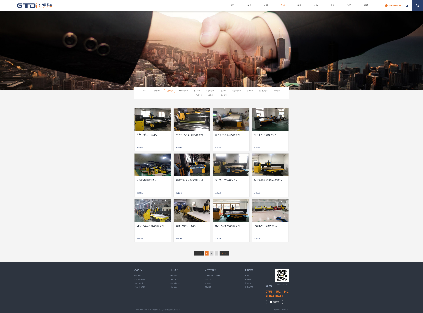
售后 (333, 5)
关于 (249, 5)
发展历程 (208, 283)
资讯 (349, 5)
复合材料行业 (236, 91)
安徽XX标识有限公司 (186, 225)
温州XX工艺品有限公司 (226, 180)
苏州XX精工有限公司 (147, 134)
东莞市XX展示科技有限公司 (189, 180)
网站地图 (285, 310)
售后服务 (248, 279)
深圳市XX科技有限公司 (265, 134)
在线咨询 (275, 302)
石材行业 (199, 95)
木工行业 (277, 91)
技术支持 (248, 275)
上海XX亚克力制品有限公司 (150, 225)
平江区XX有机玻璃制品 (265, 225)
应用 (299, 5)
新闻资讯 (248, 283)
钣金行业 (250, 91)
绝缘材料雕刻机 (139, 287)
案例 (283, 5)
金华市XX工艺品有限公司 (227, 134)
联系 (366, 5)
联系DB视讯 (249, 287)
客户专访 (197, 91)
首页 (232, 5)
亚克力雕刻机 (139, 283)
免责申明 (277, 310)
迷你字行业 (210, 91)
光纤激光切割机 (139, 279)
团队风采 (208, 287)
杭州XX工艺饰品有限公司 (227, 225)
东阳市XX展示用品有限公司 (189, 134)
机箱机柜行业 (263, 91)
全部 (144, 91)
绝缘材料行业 (183, 91)
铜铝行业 (157, 91)
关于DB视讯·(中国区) (212, 275)
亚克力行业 (169, 91)
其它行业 (224, 95)
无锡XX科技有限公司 (147, 180)
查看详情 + (140, 147)
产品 (266, 5)
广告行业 (223, 91)
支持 (316, 5)
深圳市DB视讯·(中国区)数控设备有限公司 (34, 5)
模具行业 (211, 95)
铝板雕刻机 (138, 275)
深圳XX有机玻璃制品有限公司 (268, 180)
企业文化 (208, 279)
